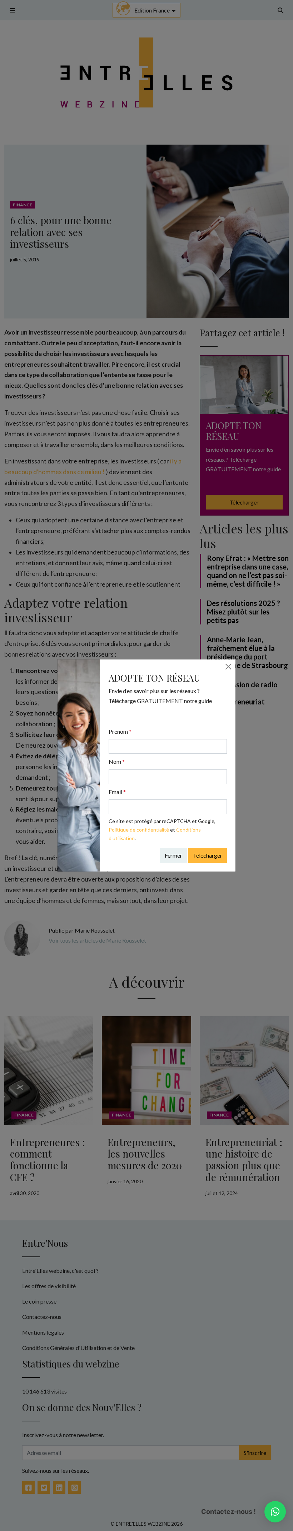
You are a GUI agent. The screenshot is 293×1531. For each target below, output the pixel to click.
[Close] (228, 666)
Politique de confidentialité (139, 830)
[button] (275, 1511)
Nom (117, 761)
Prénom (120, 731)
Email (117, 791)
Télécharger (207, 855)
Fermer (173, 855)
